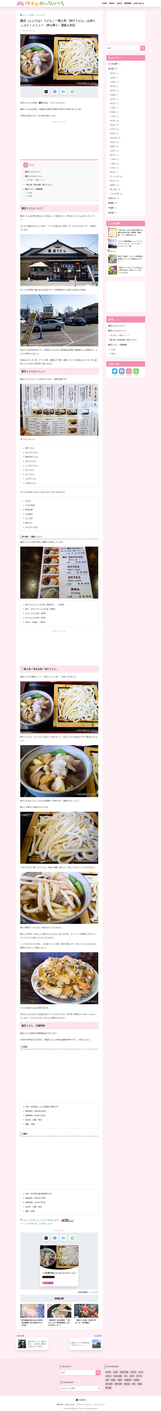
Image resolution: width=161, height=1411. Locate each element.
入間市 (114, 108)
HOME (81, 1400)
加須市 (114, 78)
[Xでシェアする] (46, 92)
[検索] (142, 48)
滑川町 (114, 73)
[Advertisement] (59, 139)
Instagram (129, 375)
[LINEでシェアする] (72, 92)
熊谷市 (112, 3)
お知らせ (113, 198)
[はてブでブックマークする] (64, 92)
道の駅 (140, 1384)
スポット (108, 1376)
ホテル (132, 1376)
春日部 (114, 86)
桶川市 (114, 155)
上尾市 (114, 159)
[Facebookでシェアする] (55, 92)
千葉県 (112, 208)
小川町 (114, 116)
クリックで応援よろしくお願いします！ (37, 1224)
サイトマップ (99, 1404)
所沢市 (114, 99)
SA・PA (108, 1372)
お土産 (115, 1372)
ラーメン (139, 1376)
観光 (133, 1384)
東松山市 (115, 138)
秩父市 (114, 181)
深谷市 (119, 3)
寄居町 (114, 112)
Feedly (136, 375)
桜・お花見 (109, 1384)
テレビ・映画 (118, 1376)
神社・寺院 (118, 1384)
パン (125, 1376)
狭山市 (114, 103)
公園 (107, 1380)
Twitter (114, 375)
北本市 (114, 151)
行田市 (104, 3)
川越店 (29, 196)
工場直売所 (128, 1380)
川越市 (114, 164)
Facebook (121, 375)
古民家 (113, 1380)
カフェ (141, 1372)
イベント (133, 1372)
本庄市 (114, 129)
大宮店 (29, 193)
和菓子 (120, 1380)
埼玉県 (112, 69)
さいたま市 (93, 1292)
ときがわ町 (116, 194)
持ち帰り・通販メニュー (36, 180)
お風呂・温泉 (124, 1372)
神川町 (114, 172)
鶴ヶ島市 (115, 189)
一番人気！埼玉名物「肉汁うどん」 (39, 185)
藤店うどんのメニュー (33, 176)
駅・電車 (108, 1388)
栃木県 (112, 213)
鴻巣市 (114, 146)
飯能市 (114, 185)
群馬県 (112, 203)
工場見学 (136, 1380)
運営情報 (127, 3)
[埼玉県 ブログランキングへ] (67, 1220)
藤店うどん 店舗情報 (33, 189)
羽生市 (114, 142)
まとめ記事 (114, 64)
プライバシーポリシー (84, 1404)
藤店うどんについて (33, 172)
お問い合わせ (139, 3)
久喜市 (114, 168)
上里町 (114, 82)
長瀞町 (114, 95)
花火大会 (127, 1384)
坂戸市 (114, 90)
